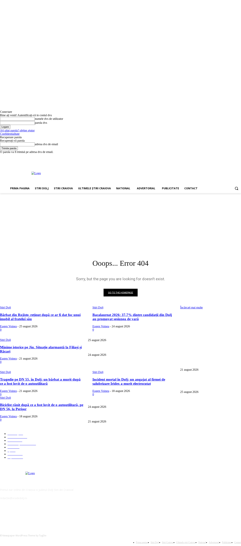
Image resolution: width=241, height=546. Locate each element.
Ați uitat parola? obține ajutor (17, 130)
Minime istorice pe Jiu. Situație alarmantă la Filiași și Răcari (120, 363)
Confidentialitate (10, 133)
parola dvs (41, 122)
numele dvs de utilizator (49, 118)
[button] (236, 188)
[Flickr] (23, 515)
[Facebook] (218, 156)
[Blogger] (4, 515)
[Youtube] (239, 156)
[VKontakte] (42, 515)
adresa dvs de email (46, 144)
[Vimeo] (233, 156)
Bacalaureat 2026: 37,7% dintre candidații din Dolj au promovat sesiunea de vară (131, 348)
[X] (228, 156)
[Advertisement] (140, 172)
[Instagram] (223, 156)
